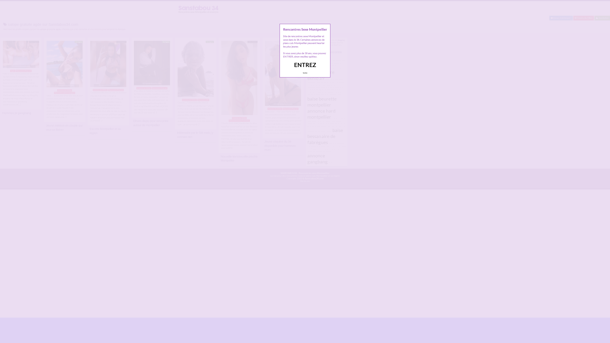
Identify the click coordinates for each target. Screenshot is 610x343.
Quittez (305, 73)
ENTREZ (305, 64)
